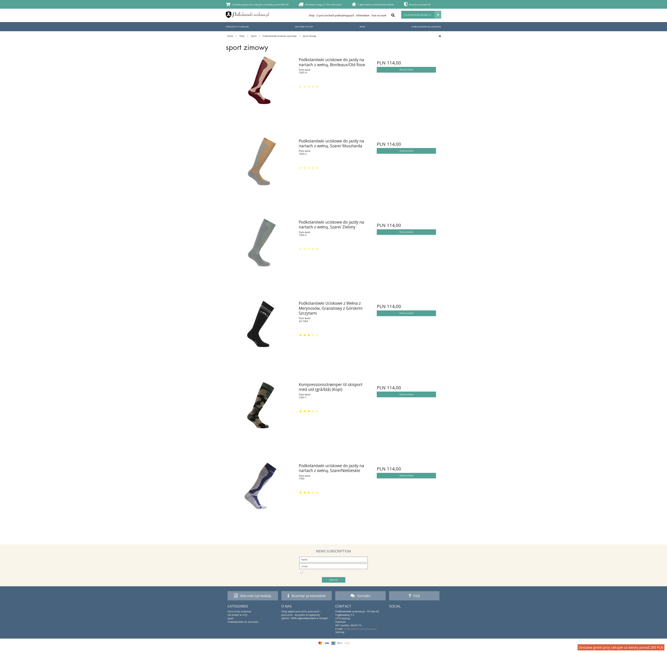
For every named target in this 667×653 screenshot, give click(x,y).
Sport (362, 26)
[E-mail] (333, 566)
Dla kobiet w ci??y (304, 26)
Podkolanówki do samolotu (426, 26)
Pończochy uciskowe (237, 26)
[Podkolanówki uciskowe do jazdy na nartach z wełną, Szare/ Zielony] (260, 252)
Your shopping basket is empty (421, 15)
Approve (333, 579)
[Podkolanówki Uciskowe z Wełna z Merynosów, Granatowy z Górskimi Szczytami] (260, 333)
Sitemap (339, 632)
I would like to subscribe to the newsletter (336, 572)
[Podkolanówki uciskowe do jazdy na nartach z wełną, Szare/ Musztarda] (260, 171)
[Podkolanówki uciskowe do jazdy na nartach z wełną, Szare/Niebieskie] (260, 495)
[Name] (333, 559)
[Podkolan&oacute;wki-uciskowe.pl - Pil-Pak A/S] (247, 14)
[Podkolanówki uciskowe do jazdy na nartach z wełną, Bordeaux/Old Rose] (260, 89)
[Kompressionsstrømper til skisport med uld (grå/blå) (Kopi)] (260, 414)
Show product (406, 69)
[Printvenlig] (439, 36)
